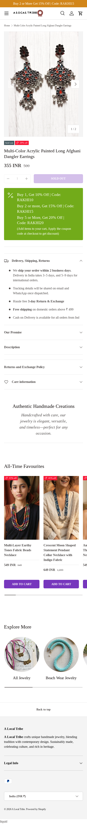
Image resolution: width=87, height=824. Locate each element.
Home (7, 25)
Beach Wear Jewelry (61, 678)
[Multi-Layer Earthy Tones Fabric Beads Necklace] (21, 508)
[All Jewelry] (21, 654)
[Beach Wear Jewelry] (61, 654)
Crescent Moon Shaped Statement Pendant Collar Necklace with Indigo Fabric (60, 553)
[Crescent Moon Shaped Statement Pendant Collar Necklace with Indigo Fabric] (61, 508)
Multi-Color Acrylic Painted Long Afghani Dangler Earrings (42, 25)
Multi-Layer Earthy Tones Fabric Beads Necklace (17, 550)
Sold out (58, 178)
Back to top (43, 709)
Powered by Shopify (36, 809)
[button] (80, 13)
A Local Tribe (18, 809)
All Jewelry (22, 678)
